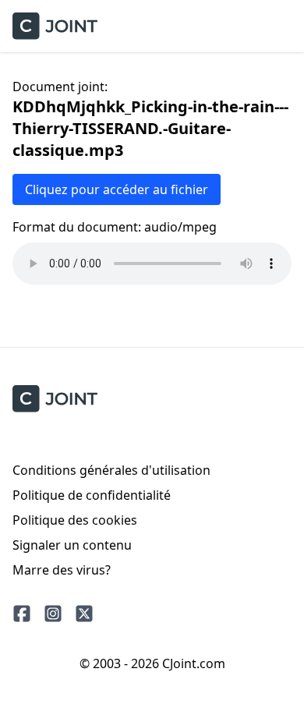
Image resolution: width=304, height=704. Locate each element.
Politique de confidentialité (91, 495)
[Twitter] (84, 613)
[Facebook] (21, 613)
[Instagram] (53, 613)
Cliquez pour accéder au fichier (116, 189)
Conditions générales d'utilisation (111, 470)
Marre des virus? (61, 569)
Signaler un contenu (72, 545)
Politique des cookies (74, 520)
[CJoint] (54, 398)
